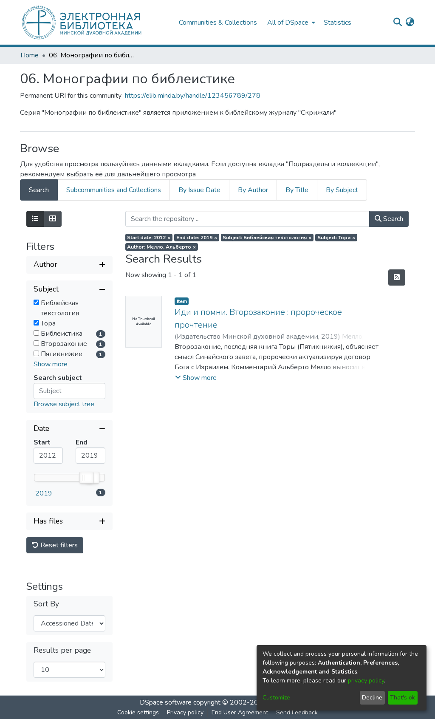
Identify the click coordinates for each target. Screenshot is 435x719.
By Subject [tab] (342, 190)
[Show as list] (35, 219)
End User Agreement (240, 712)
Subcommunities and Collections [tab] (113, 190)
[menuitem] (290, 22)
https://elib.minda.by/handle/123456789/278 (192, 95)
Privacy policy (185, 712)
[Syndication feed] (396, 277)
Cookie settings (138, 712)
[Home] (95, 22)
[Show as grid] (53, 219)
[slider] (86, 478)
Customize (276, 698)
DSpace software (166, 702)
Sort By (46, 604)
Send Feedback (297, 712)
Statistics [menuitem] (337, 22)
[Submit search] (397, 22)
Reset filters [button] (58, 545)
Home (29, 55)
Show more (51, 364)
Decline (372, 698)
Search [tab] (39, 190)
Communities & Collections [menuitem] (218, 22)
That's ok (402, 698)
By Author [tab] (253, 190)
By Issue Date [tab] (199, 190)
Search (392, 219)
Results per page (62, 650)
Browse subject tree (64, 404)
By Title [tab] (296, 190)
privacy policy (366, 681)
